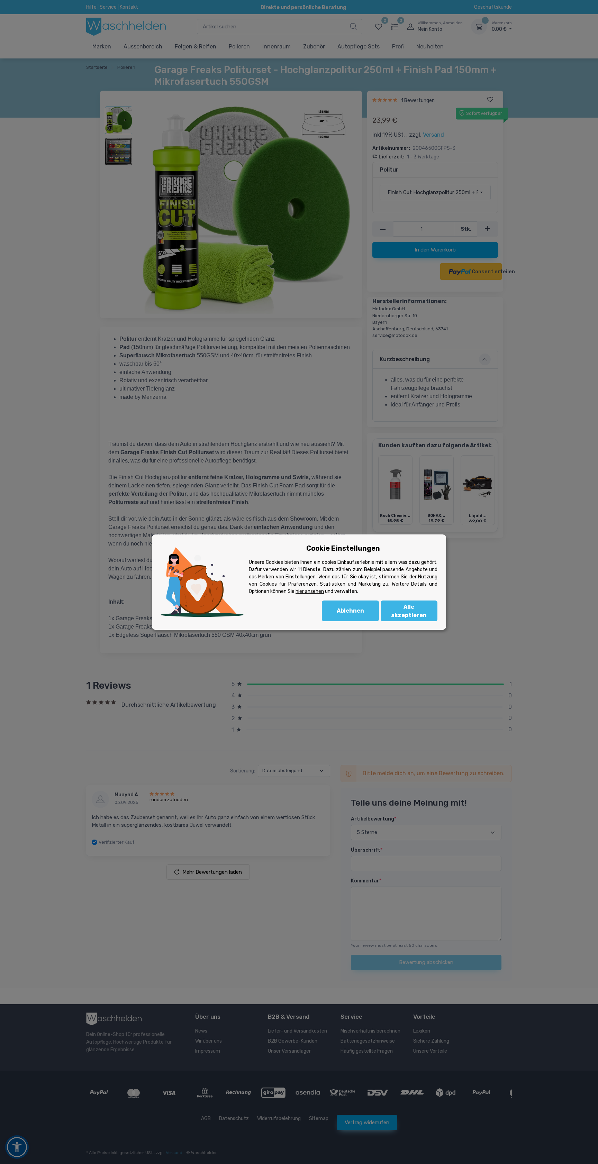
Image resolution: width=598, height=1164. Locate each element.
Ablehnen (350, 610)
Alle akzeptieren (409, 611)
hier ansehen (310, 591)
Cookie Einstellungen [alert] (343, 548)
